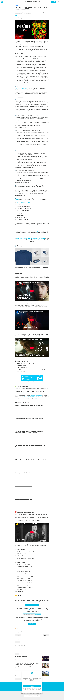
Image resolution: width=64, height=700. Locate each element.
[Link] (13, 54)
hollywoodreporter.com (22, 127)
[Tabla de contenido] (1, 350)
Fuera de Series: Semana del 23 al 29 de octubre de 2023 (29, 418)
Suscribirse (54, 1)
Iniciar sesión (60, 1)
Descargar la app (36, 695)
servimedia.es (20, 97)
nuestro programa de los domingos (23, 202)
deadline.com (20, 84)
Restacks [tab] (21, 642)
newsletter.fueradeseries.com (33, 609)
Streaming (35, 231)
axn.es (35, 50)
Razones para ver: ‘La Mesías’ (22, 472)
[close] (41, 672)
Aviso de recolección (39, 693)
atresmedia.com (21, 182)
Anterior (18, 635)
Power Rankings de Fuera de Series (25, 392)
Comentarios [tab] (17, 642)
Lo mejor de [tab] (17, 653)
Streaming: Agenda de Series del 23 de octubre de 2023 (29, 405)
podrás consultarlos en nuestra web (29, 396)
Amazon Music (42, 238)
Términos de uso (32, 688)
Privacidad (30, 693)
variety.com (20, 167)
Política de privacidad (38, 689)
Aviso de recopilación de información (29, 689)
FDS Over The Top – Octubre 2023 (23, 486)
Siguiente (45, 635)
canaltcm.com (20, 591)
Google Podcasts (34, 238)
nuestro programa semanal (36, 395)
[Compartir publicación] (50, 2)
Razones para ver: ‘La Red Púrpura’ (23, 499)
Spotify (17, 238)
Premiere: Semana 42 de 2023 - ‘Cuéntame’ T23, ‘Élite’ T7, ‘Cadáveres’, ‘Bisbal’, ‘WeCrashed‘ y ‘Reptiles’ (29, 432)
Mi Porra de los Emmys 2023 (21, 656)
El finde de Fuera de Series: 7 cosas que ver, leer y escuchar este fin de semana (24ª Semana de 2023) (27, 664)
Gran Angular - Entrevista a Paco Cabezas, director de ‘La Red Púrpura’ (30, 446)
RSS (38, 239)
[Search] (48, 2)
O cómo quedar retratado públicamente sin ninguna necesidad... (25, 657)
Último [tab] (21, 653)
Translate (17, 5)
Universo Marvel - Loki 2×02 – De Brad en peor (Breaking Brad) (30, 459)
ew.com (24, 167)
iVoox (28, 238)
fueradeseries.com (21, 226)
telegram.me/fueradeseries (41, 398)
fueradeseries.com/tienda (35, 269)
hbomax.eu (27, 182)
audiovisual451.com (21, 195)
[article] (32, 658)
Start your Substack (29, 695)
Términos (34, 693)
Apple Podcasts (23, 238)
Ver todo (17, 679)
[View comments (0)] (19, 18)
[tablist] (19, 642)
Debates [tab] (24, 653)
